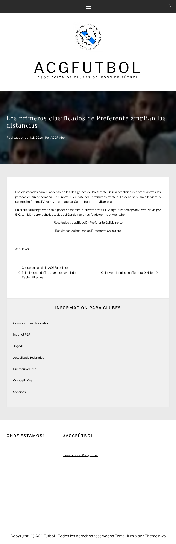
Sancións (19, 392)
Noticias (23, 249)
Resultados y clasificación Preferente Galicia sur (88, 230)
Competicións (22, 380)
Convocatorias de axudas (30, 323)
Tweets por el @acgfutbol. (80, 455)
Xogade (18, 346)
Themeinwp (155, 536)
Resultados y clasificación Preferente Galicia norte (88, 222)
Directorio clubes (24, 369)
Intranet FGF (21, 334)
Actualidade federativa (28, 357)
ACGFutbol (88, 68)
